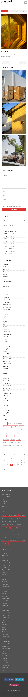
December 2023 (7, 334)
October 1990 (6, 361)
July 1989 (5, 398)
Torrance (14, 445)
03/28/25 (5, 241)
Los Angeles (22, 433)
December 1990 (7, 356)
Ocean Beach (6, 439)
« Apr (4, 469)
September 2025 (7, 312)
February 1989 (6, 410)
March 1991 (6, 351)
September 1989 (7, 393)
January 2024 (6, 331)
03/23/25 (5, 253)
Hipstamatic (6, 276)
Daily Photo (6, 269)
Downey (5, 429)
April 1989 (5, 405)
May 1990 (5, 373)
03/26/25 (5, 246)
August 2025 (6, 314)
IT (18, 433)
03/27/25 (5, 243)
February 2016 (6, 346)
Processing (18, 439)
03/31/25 (5, 234)
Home (24, 429)
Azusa (13, 423)
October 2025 (6, 309)
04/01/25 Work (6, 229)
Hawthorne (13, 429)
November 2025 (7, 307)
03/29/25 (5, 239)
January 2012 (6, 349)
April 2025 (5, 324)
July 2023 (5, 336)
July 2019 (5, 339)
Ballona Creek (19, 423)
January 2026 (6, 302)
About (4, 477)
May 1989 (5, 403)
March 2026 (6, 297)
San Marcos (11, 442)
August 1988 (6, 415)
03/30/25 (5, 236)
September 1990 (7, 363)
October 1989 (6, 390)
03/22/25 (5, 256)
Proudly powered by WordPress (8, 693)
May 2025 (5, 322)
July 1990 (5, 368)
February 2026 (6, 299)
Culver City (21, 426)
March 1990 (6, 378)
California (5, 426)
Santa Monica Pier (7, 445)
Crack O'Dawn (15, 426)
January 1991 (6, 354)
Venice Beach (19, 445)
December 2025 (7, 304)
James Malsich (6, 1)
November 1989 (7, 388)
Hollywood (19, 429)
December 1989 (7, 386)
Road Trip (5, 442)
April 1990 (5, 376)
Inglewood (14, 433)
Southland (5, 284)
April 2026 (5, 294)
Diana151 (5, 274)
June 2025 (5, 319)
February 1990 (6, 381)
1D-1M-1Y (20, 15)
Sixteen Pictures (7, 281)
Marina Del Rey (10, 436)
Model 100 (17, 436)
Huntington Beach (7, 433)
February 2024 (6, 329)
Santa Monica (17, 442)
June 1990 (5, 371)
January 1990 (6, 383)
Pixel (4, 279)
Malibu (4, 436)
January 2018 (6, 341)
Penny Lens (12, 439)
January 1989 (6, 413)
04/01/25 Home (7, 231)
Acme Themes (14, 694)
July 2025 (5, 317)
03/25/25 (5, 248)
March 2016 (6, 344)
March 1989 (6, 408)
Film (9, 429)
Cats (10, 426)
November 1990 (7, 358)
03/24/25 (5, 251)
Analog (9, 423)
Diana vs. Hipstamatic (8, 271)
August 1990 (6, 366)
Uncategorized (6, 286)
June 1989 (5, 400)
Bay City (5, 267)
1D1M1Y (4, 423)
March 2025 (6, 326)
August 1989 (6, 395)
